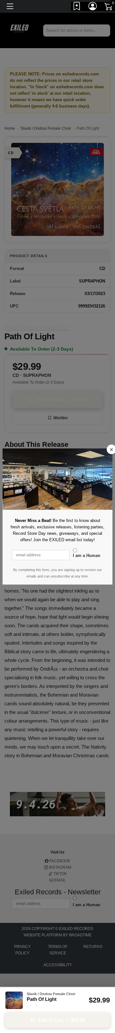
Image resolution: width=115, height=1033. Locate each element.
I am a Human (86, 555)
